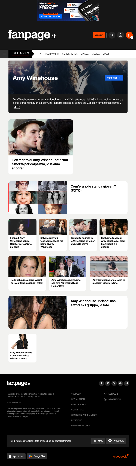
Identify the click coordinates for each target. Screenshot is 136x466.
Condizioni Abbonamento (84, 415)
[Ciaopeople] (121, 457)
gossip (106, 53)
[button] (16, 456)
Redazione (76, 420)
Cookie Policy (78, 409)
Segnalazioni (78, 399)
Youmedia (76, 394)
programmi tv (51, 53)
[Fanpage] (18, 383)
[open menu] (4, 54)
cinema (85, 53)
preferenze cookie (81, 425)
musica (96, 53)
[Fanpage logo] (28, 35)
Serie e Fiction (70, 53)
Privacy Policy (78, 404)
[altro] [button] (16, 107)
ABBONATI (99, 35)
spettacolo (20, 53)
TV (39, 53)
